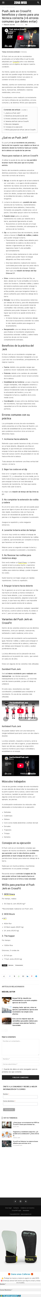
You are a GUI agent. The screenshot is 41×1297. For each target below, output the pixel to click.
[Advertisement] (20, 1170)
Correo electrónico (9, 1101)
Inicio (3, 7)
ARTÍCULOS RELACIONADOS (13, 987)
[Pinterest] (32, 976)
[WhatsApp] (18, 976)
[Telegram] (36, 976)
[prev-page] (3, 1030)
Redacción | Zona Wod (9, 24)
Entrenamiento (11, 7)
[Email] (23, 976)
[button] (3, 2)
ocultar (24, 110)
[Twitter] (14, 976)
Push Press (22, 562)
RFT (4, 918)
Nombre (6, 1094)
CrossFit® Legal (16, 1210)
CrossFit (16, 62)
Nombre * (3, 1284)
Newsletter (26, 1210)
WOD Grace (9, 894)
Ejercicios (10, 965)
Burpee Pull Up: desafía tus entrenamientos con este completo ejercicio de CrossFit (24, 1000)
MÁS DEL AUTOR (8, 992)
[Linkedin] (27, 976)
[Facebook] (10, 976)
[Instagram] (20, 1201)
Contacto (16, 1208)
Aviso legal (8, 1208)
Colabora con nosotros (27, 1208)
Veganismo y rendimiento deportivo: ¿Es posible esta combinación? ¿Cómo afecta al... (26, 1133)
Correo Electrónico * (6, 1290)
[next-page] (6, 1030)
